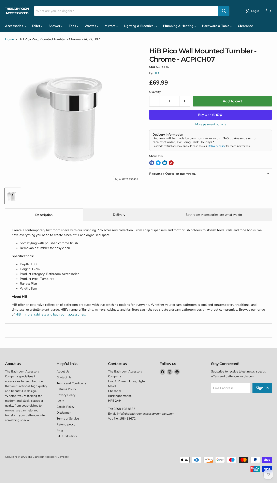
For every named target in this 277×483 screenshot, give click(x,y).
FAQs (60, 401)
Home (9, 39)
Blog (60, 430)
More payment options (210, 124)
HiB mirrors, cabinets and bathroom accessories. (50, 314)
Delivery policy (216, 146)
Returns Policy (66, 389)
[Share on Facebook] (151, 162)
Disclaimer (64, 413)
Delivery (119, 215)
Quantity (155, 92)
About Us (63, 371)
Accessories (14, 26)
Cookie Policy (65, 407)
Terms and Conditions (71, 383)
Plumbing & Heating (178, 26)
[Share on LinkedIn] (164, 162)
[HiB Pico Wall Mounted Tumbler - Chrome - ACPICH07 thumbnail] (13, 196)
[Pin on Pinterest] (171, 162)
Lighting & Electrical (139, 26)
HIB (156, 73)
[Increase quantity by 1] (184, 101)
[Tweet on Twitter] (158, 162)
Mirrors (110, 26)
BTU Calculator (67, 436)
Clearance (245, 26)
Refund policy (66, 424)
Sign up (262, 387)
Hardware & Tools (216, 26)
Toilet (36, 26)
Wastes (91, 26)
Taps (73, 26)
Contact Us (64, 377)
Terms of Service (68, 418)
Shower (55, 26)
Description (44, 215)
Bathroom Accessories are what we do (214, 215)
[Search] (223, 11)
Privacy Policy (66, 395)
